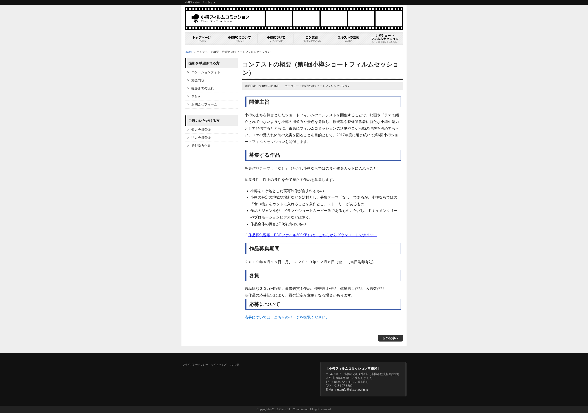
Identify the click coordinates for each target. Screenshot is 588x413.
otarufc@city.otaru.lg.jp (352, 389)
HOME (189, 52)
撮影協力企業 (201, 146)
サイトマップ (218, 364)
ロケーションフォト (205, 72)
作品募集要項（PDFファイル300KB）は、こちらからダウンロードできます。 (312, 235)
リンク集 (234, 364)
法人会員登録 (201, 138)
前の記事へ (390, 338)
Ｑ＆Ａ (196, 96)
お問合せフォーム (204, 104)
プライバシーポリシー (195, 364)
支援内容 (197, 80)
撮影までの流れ (202, 88)
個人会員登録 (201, 129)
